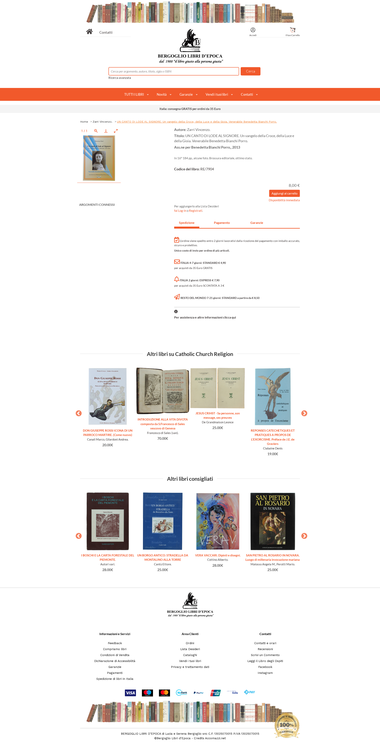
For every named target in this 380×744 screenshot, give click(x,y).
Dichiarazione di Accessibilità (114, 661)
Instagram (265, 673)
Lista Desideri (190, 649)
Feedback (115, 643)
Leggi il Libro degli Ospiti (265, 661)
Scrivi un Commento (265, 655)
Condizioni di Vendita (114, 655)
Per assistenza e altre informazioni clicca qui (205, 317)
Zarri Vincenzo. (102, 121)
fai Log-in (180, 210)
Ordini (190, 643)
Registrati (195, 210)
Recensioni (265, 649)
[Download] (106, 130)
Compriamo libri (114, 649)
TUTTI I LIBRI (134, 94)
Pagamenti (115, 673)
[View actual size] (96, 130)
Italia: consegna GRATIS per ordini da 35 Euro (190, 109)
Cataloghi (190, 655)
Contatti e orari (265, 643)
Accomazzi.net (215, 738)
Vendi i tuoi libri (217, 94)
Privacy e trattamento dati (190, 667)
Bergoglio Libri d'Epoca (174, 738)
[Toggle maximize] (116, 130)
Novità (162, 94)
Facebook (265, 667)
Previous (77, 412)
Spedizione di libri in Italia (114, 679)
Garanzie (186, 94)
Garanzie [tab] (256, 222)
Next (303, 412)
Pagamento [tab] (222, 222)
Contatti (106, 32)
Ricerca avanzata (119, 77)
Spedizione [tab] (187, 222)
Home (84, 121)
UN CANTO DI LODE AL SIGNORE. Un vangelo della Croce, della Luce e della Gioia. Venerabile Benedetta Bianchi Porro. (197, 121)
